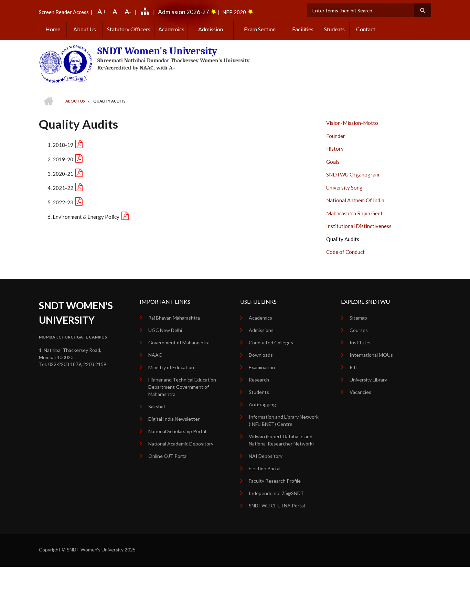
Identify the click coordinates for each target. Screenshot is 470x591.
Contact (365, 29)
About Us (84, 29)
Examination (262, 367)
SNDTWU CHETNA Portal (277, 505)
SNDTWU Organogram (352, 174)
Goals (333, 162)
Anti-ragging (262, 404)
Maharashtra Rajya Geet (354, 213)
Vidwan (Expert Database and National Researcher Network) (281, 440)
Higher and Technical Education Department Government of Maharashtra (182, 387)
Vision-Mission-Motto (352, 123)
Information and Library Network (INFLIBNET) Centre (284, 420)
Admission (210, 29)
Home (52, 29)
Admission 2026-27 (183, 11)
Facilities (302, 29)
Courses (359, 330)
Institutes (361, 342)
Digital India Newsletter (174, 419)
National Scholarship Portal (177, 431)
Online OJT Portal (168, 456)
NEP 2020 (234, 12)
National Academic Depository (180, 444)
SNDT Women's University (157, 51)
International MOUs (371, 355)
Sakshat (156, 406)
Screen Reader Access (64, 12)
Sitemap (358, 318)
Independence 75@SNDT (276, 493)
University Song (344, 187)
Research (259, 380)
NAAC (155, 355)
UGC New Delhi (165, 330)
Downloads (261, 355)
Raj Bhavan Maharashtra (174, 318)
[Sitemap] (146, 12)
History (335, 149)
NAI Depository (265, 456)
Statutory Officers (128, 29)
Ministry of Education (171, 367)
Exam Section (260, 29)
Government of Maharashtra (179, 342)
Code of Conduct (345, 252)
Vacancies (360, 392)
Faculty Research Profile (275, 481)
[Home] (65, 64)
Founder (335, 136)
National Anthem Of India (355, 200)
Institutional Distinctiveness (359, 226)
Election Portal (264, 468)
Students (334, 29)
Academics (171, 29)
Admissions (261, 330)
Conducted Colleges (271, 342)
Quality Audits (342, 239)
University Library (368, 380)
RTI (354, 367)
